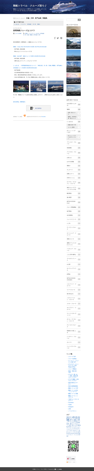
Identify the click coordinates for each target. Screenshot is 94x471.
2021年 (76, 421)
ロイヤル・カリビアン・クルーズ (73, 182)
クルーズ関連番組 (73, 207)
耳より (76, 430)
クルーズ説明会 (72, 358)
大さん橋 (73, 428)
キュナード (73, 169)
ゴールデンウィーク (73, 259)
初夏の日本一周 (74, 124)
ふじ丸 (73, 223)
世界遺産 (29, 24)
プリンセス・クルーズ (73, 142)
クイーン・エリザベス (73, 422)
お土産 (73, 264)
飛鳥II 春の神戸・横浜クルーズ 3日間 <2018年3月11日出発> (29, 56)
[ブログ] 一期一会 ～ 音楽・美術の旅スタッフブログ (73, 376)
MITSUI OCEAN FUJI (73, 202)
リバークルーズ (73, 289)
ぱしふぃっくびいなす (73, 432)
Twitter (70, 404)
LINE (69, 408)
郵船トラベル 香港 (73, 393)
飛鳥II (38, 24)
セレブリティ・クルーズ (73, 308)
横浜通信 (73, 193)
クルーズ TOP (72, 356)
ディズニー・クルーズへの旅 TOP (73, 361)
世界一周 (71, 425)
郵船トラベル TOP (73, 388)
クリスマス (23, 24)
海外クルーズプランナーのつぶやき (73, 188)
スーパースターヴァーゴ (73, 314)
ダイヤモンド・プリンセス (73, 434)
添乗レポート (73, 173)
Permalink (43, 116)
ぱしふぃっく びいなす (73, 131)
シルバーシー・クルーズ (73, 284)
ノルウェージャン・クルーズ (73, 298)
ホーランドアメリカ (73, 269)
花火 (71, 430)
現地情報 (73, 147)
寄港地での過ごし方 (73, 331)
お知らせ (73, 157)
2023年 (69, 426)
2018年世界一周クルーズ (73, 423)
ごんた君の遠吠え (73, 254)
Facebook (71, 402)
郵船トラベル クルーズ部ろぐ (30, 5)
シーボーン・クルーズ (73, 337)
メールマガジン (72, 411)
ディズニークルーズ (73, 228)
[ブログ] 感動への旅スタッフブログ (73, 380)
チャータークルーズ (73, 325)
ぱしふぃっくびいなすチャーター (74, 137)
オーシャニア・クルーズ (73, 234)
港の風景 (73, 197)
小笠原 (73, 430)
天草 (32, 18)
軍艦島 (44, 18)
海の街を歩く (73, 293)
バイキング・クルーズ (73, 249)
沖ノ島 (34, 24)
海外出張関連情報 (73, 386)
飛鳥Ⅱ (75, 420)
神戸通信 (73, 211)
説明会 (73, 274)
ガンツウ (73, 342)
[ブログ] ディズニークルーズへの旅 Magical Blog (73, 366)
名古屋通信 (73, 215)
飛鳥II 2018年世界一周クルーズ (73, 117)
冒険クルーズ (73, 239)
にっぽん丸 (16, 24)
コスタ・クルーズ (73, 303)
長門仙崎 (38, 18)
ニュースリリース (73, 219)
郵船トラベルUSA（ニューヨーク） (73, 391)
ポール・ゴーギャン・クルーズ (73, 320)
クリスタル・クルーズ (73, 152)
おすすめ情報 (18, 33)
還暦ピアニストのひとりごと (73, 243)
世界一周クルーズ (73, 113)
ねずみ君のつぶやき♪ (73, 104)
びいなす (75, 425)
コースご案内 (73, 127)
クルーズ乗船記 (72, 369)
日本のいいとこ (73, 177)
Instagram (70, 406)
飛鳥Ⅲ (73, 165)
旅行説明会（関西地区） (19, 101)
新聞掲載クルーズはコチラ (24, 30)
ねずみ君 (77, 428)
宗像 (27, 18)
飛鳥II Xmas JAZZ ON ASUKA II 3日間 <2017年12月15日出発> (30, 46)
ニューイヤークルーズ (73, 347)
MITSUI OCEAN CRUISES (73, 279)
